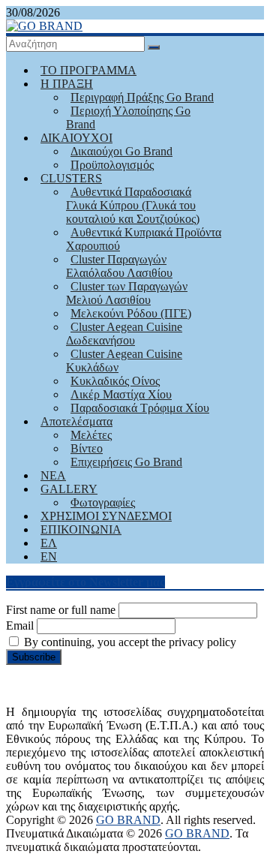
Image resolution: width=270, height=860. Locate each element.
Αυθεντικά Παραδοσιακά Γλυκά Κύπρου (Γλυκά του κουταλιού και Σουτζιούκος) (133, 205)
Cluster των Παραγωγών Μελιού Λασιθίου (127, 293)
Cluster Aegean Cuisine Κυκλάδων (124, 360)
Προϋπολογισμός (112, 164)
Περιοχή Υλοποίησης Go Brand (128, 117)
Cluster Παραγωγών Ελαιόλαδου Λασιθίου (119, 266)
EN (48, 556)
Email (20, 625)
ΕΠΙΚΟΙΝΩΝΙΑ (81, 529)
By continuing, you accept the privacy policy (128, 642)
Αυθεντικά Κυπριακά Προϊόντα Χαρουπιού (143, 239)
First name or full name (61, 609)
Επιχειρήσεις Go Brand (126, 462)
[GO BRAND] (44, 26)
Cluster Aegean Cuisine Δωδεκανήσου (124, 333)
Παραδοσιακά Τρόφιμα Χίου (139, 407)
